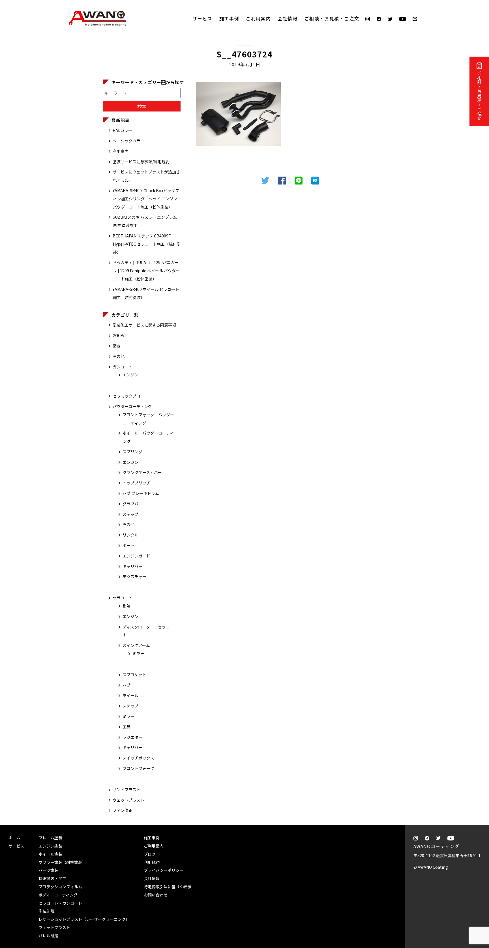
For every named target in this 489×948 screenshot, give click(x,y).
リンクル (130, 535)
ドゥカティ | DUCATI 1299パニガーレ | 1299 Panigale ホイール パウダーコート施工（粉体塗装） (146, 270)
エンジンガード (136, 556)
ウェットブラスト (128, 800)
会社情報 (287, 18)
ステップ (130, 514)
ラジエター (132, 737)
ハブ (126, 685)
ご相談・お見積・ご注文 (479, 96)
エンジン (130, 375)
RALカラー (122, 130)
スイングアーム (136, 645)
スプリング (132, 451)
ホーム (14, 837)
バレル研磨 (48, 935)
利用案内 (120, 151)
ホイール (130, 695)
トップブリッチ (136, 483)
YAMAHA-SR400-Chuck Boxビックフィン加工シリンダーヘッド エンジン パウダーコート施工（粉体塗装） (146, 199)
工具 (126, 727)
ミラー (138, 653)
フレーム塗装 (50, 837)
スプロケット (134, 674)
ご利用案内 (258, 18)
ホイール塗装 (50, 854)
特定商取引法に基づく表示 (167, 886)
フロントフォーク (138, 768)
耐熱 (126, 606)
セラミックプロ (126, 396)
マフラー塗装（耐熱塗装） (62, 862)
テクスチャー (134, 576)
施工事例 (229, 18)
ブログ (150, 854)
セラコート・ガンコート (60, 903)
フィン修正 (122, 810)
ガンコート (122, 367)
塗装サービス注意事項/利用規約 (141, 161)
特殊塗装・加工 (52, 878)
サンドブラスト (126, 789)
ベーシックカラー (128, 140)
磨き (117, 346)
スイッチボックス (138, 758)
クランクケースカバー (142, 472)
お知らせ (120, 335)
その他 (119, 356)
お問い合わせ (156, 895)
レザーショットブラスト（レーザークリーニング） (84, 919)
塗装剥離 (46, 911)
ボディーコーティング (58, 895)
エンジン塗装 (50, 846)
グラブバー (132, 504)
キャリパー (132, 566)
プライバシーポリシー (163, 870)
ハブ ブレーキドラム (141, 493)
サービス (202, 18)
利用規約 (152, 862)
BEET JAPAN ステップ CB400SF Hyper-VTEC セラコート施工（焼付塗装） (147, 244)
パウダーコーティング (132, 406)
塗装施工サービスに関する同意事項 (144, 325)
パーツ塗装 (48, 870)
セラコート (122, 597)
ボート (128, 545)
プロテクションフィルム (60, 886)
